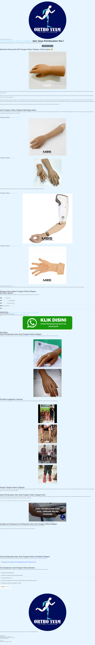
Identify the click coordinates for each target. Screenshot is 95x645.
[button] (47, 298)
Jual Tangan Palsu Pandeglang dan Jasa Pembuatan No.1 (21, 562)
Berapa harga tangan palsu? (8, 572)
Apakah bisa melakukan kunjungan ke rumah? (11, 583)
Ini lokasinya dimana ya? (7, 577)
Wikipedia (18, 528)
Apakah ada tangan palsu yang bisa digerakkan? (12, 575)
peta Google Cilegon (28, 528)
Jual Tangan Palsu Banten (42, 558)
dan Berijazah (8, 300)
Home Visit (6, 297)
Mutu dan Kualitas (7, 305)
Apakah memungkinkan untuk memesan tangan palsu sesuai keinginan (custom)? (19, 580)
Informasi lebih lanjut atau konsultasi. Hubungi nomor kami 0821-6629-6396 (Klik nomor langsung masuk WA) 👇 (14, 314)
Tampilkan (8, 586)
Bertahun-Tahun (8, 303)
